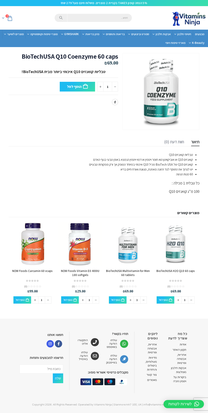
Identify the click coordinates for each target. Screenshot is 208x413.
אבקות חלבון (163, 34)
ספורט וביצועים (140, 34)
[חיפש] (61, 18)
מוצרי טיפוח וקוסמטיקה (44, 34)
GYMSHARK (71, 34)
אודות (183, 344)
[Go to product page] (175, 244)
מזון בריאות (92, 34)
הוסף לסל (74, 86)
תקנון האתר (179, 350)
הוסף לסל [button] (163, 299)
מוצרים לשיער (15, 34)
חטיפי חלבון (184, 34)
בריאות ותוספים (115, 34)
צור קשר (151, 374)
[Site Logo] (188, 18)
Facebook (115, 102)
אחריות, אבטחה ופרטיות (181, 358)
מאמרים (152, 380)
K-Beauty (198, 43)
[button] (184, 404)
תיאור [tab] (195, 141)
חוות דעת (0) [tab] (174, 141)
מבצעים (199, 34)
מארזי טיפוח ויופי (175, 43)
